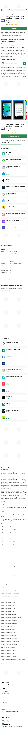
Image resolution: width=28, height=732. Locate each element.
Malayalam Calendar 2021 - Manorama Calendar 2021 (15, 18)
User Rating (8, 24)
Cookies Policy (4, 709)
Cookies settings (5, 713)
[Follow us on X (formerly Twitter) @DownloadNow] (5, 721)
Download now (15, 28)
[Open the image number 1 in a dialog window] (18, 110)
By (9, 22)
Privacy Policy (4, 704)
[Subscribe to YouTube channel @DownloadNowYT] (8, 721)
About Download (5, 691)
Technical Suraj (5, 469)
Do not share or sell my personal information (11, 711)
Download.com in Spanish (7, 698)
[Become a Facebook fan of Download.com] (3, 721)
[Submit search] (9, 10)
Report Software (15, 280)
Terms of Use (4, 707)
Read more (12, 45)
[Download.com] (4, 10)
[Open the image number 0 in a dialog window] (6, 110)
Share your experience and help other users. (11, 35)
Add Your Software (5, 693)
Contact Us (4, 695)
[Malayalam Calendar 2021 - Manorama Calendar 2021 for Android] (3, 20)
